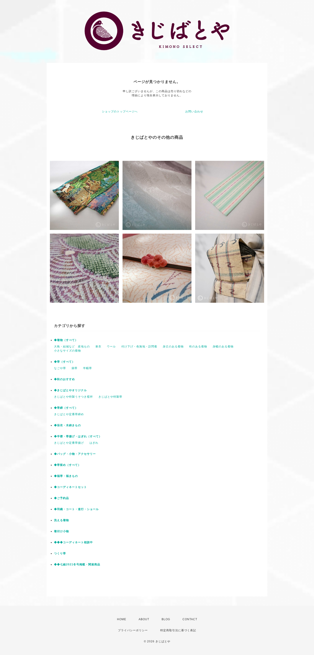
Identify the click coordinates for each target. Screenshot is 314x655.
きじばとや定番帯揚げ (69, 442)
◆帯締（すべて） (66, 407)
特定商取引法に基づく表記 (178, 630)
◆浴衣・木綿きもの (67, 425)
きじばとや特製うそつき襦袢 (73, 396)
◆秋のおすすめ (64, 379)
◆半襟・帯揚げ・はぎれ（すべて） (78, 436)
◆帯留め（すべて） (67, 465)
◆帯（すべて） (64, 361)
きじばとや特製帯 (110, 396)
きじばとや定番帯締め (69, 414)
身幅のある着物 (223, 346)
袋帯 (74, 368)
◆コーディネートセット (70, 487)
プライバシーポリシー (133, 630)
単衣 (98, 346)
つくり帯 (60, 553)
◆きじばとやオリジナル (70, 390)
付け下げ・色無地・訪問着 (139, 346)
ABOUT (144, 619)
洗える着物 (61, 520)
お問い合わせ (194, 111)
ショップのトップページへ (120, 111)
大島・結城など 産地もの (72, 346)
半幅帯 (87, 368)
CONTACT (190, 619)
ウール (111, 346)
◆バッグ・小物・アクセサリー (75, 453)
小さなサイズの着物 (67, 350)
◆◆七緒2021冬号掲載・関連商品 (77, 564)
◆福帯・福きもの (66, 476)
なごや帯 (60, 368)
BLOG (166, 619)
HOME (121, 619)
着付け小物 (61, 531)
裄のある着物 (198, 346)
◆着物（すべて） (66, 340)
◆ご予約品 (61, 498)
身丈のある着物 (173, 346)
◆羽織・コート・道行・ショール (76, 509)
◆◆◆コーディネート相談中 (73, 542)
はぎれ (93, 442)
